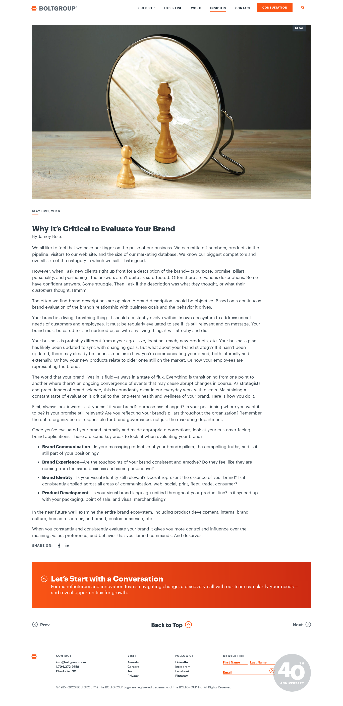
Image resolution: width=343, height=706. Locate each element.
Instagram (182, 666)
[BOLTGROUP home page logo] (53, 8)
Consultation (275, 7)
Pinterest (182, 675)
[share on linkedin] (67, 546)
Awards (133, 662)
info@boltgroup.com (71, 662)
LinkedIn (181, 662)
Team (131, 671)
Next (298, 624)
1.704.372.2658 (67, 666)
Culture (145, 8)
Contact (243, 8)
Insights (218, 8)
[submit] (272, 670)
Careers (133, 666)
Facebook (182, 671)
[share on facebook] (59, 546)
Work (196, 8)
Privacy (133, 675)
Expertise (173, 8)
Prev (45, 624)
